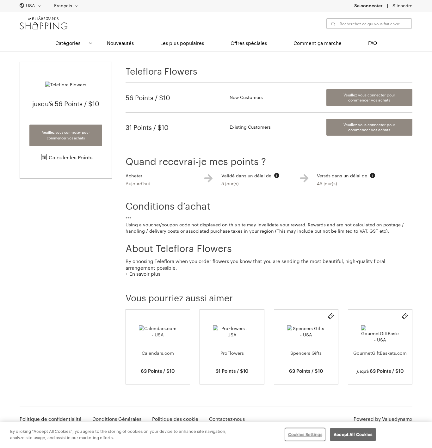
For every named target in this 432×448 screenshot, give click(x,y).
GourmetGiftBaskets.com (380, 353)
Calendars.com (158, 353)
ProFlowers (232, 353)
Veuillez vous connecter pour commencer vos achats (66, 135)
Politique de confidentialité (51, 419)
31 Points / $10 (147, 127)
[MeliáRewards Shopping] (43, 22)
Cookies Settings (305, 434)
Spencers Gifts (306, 353)
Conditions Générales (116, 419)
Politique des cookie (175, 419)
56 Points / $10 (148, 97)
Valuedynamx (397, 419)
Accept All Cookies (353, 434)
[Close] (422, 434)
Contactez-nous (227, 419)
